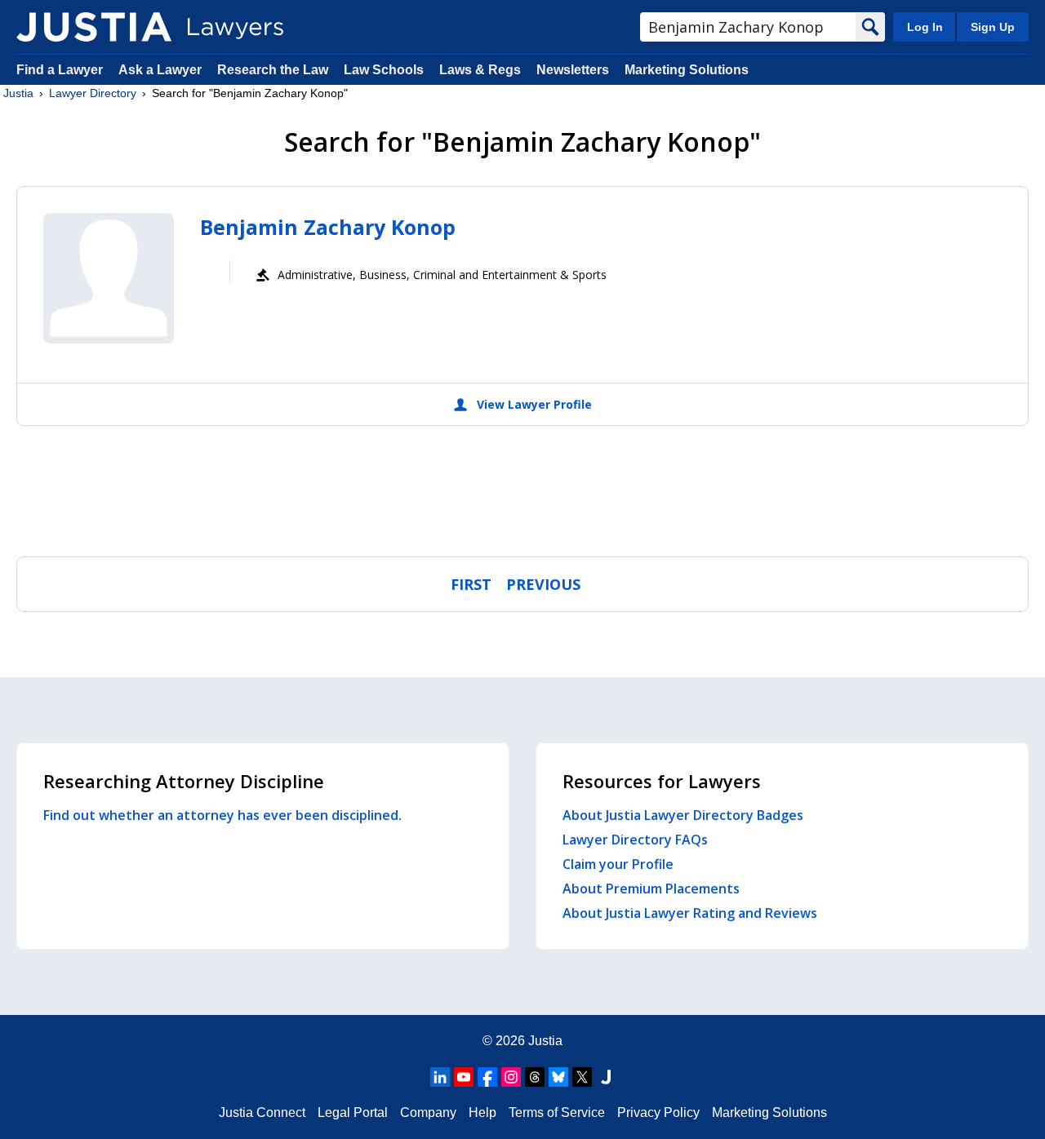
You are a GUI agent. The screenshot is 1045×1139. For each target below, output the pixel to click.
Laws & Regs (480, 70)
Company (428, 1112)
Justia (18, 93)
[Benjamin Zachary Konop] (108, 278)
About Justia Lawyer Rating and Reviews (690, 913)
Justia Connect (262, 1112)
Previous (543, 584)
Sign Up (993, 26)
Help (482, 1112)
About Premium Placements (651, 888)
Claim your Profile (618, 864)
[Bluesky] (558, 1077)
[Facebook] (487, 1077)
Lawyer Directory (92, 93)
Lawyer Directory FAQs (635, 840)
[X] (582, 1077)
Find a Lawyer (59, 70)
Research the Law (272, 70)
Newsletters (572, 70)
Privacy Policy (658, 1112)
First (471, 584)
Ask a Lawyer (161, 70)
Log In (925, 26)
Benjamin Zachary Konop (328, 227)
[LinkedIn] (440, 1077)
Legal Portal (353, 1112)
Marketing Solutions (687, 70)
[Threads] (535, 1077)
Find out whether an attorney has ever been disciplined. (222, 815)
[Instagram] (511, 1077)
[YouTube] (464, 1077)
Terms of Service (557, 1112)
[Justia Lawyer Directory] (93, 27)
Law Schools (384, 70)
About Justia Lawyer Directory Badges (683, 815)
